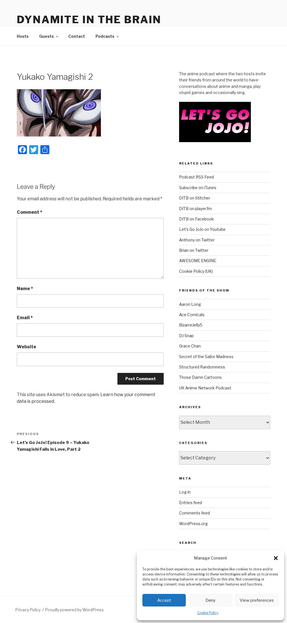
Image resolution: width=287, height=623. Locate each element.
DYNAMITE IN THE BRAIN (89, 19)
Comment (29, 212)
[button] (276, 558)
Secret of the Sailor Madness (206, 356)
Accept (164, 600)
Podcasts (105, 36)
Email (25, 317)
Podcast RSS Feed (196, 177)
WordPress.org (193, 523)
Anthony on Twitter (197, 240)
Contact (76, 36)
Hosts (23, 36)
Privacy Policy (28, 609)
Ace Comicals (192, 314)
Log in (185, 492)
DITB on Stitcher (194, 198)
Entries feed (190, 502)
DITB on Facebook (196, 219)
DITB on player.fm (195, 208)
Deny (210, 600)
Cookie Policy (207, 613)
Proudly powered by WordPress (74, 609)
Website (26, 346)
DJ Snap (186, 335)
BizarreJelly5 (190, 325)
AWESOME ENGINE (197, 260)
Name (25, 288)
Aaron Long (190, 304)
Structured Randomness (202, 367)
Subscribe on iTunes (197, 187)
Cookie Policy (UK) (196, 271)
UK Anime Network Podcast (205, 387)
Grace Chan (190, 346)
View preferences (257, 600)
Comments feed (194, 513)
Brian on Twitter (194, 250)
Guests (46, 36)
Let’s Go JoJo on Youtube (202, 229)
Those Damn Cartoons (200, 377)
